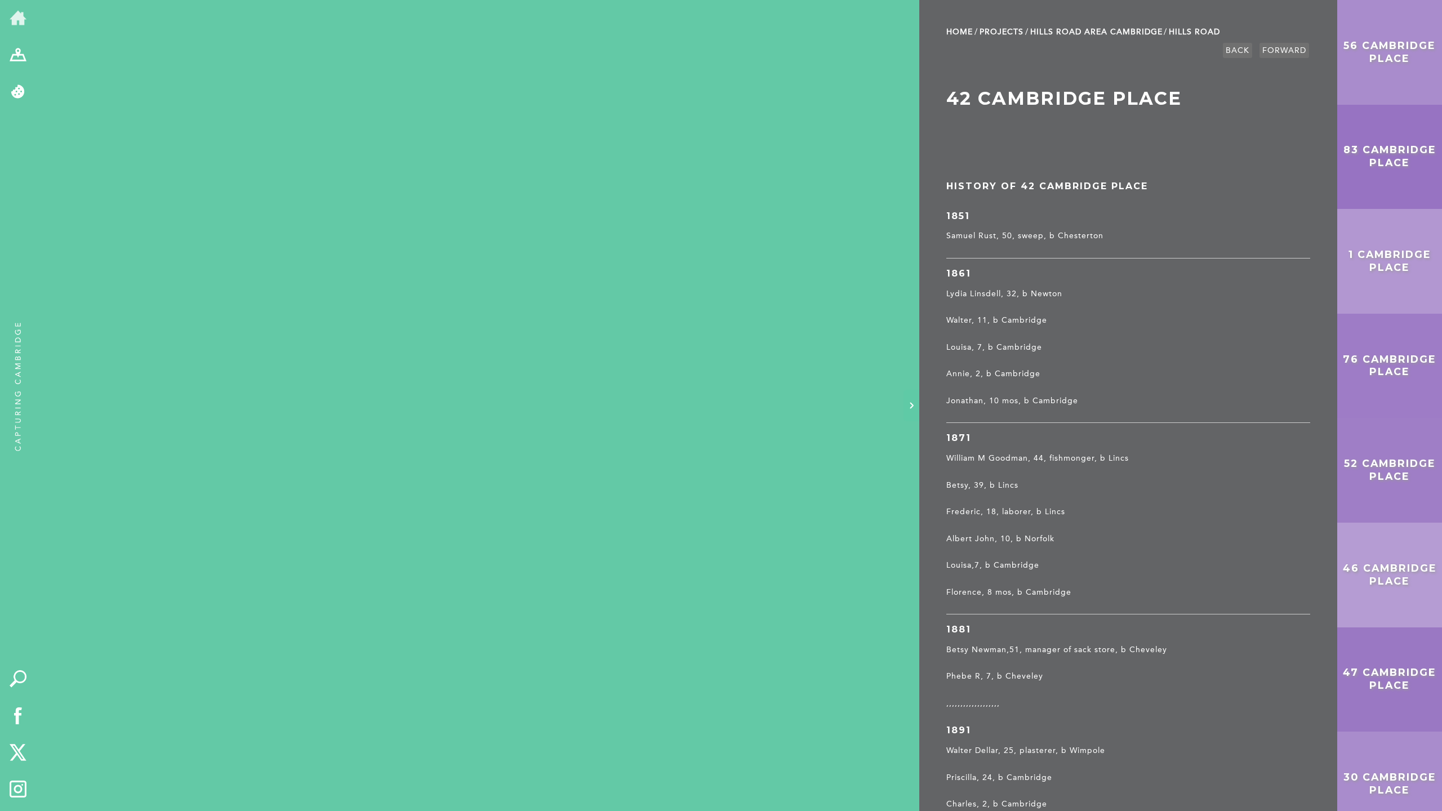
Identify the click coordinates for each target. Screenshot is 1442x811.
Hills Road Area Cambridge (1096, 32)
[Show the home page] (18, 18)
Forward (1284, 50)
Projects (1001, 32)
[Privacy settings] (18, 92)
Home (959, 32)
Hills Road (1194, 32)
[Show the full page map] (18, 55)
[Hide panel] (911, 405)
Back (1237, 50)
